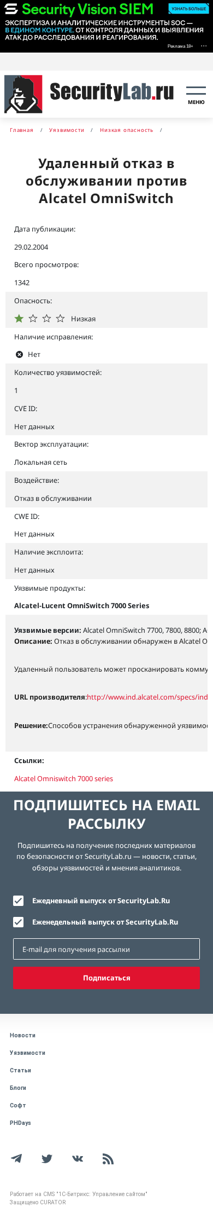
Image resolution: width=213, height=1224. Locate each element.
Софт (18, 1105)
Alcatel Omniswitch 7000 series (63, 778)
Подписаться (107, 978)
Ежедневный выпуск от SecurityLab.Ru (101, 900)
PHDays (20, 1123)
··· (203, 45)
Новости (23, 1035)
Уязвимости (27, 1052)
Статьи (20, 1070)
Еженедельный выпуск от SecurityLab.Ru (105, 922)
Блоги (18, 1088)
